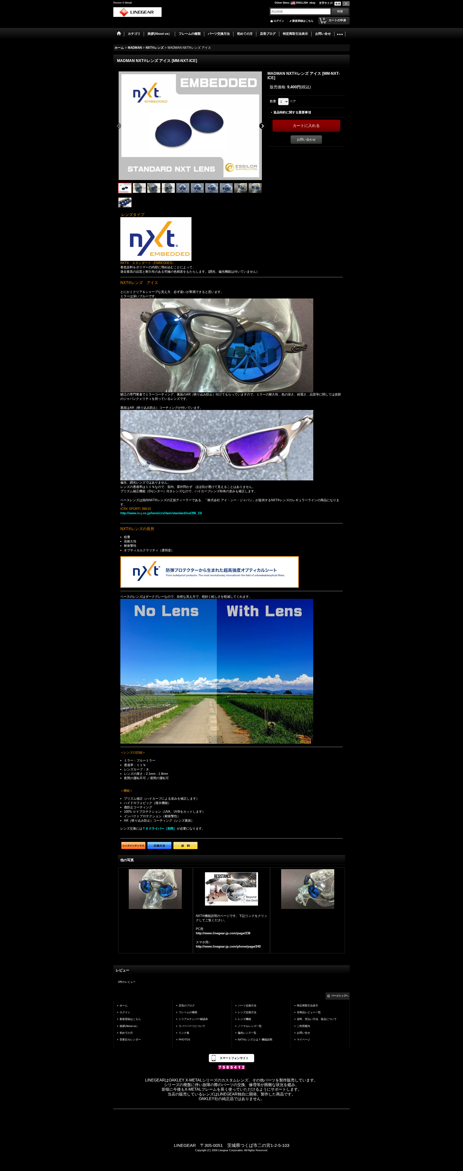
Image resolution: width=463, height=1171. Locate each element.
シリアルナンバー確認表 (193, 1019)
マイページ (303, 1039)
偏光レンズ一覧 (247, 1032)
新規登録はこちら (302, 20)
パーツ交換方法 (247, 1005)
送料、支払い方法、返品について (317, 1019)
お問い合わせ (306, 139)
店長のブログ (187, 1005)
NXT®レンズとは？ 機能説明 (255, 1039)
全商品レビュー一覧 (309, 1012)
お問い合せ (303, 1032)
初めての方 (126, 1032)
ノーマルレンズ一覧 (250, 1026)
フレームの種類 (188, 1012)
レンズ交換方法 (247, 1012)
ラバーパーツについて (192, 1026)
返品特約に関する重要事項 (292, 112)
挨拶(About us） (129, 1026)
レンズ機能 (244, 1019)
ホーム (124, 1005)
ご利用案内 (303, 1026)
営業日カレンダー (130, 1039)
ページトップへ (340, 995)
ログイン (278, 20)
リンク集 (184, 1032)
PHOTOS (184, 1039)
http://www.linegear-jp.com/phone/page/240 (228, 946)
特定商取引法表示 (307, 1005)
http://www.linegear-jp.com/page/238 (223, 933)
